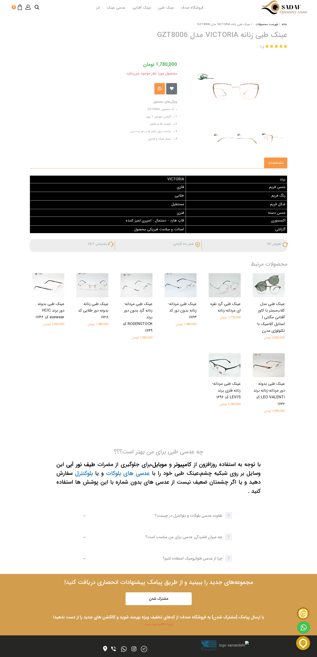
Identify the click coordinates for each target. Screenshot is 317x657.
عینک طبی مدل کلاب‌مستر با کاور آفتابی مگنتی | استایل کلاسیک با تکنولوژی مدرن (271, 317)
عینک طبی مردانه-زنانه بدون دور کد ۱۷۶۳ (182, 311)
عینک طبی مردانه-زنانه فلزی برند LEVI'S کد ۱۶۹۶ (226, 390)
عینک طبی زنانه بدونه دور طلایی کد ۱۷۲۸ (93, 311)
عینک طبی (166, 7)
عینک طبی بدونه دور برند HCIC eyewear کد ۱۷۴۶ (50, 311)
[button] (36, 7)
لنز (98, 7)
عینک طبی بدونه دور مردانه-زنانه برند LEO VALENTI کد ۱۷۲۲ (269, 394)
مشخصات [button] (275, 163)
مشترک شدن (158, 599)
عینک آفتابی (142, 7)
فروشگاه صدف (192, 7)
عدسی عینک (116, 7)
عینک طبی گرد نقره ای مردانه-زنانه (225, 307)
